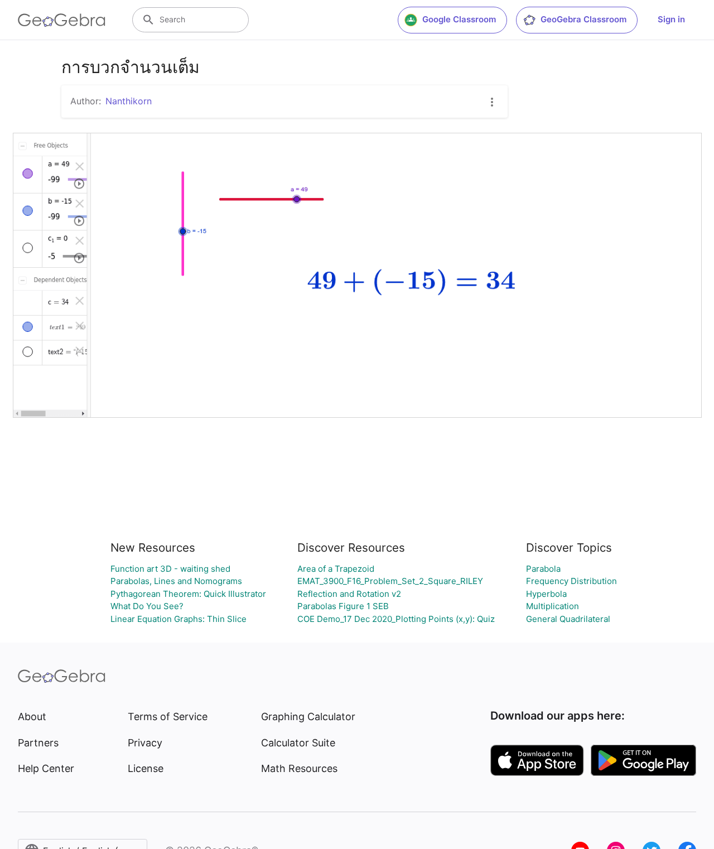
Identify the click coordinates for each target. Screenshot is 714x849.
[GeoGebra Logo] (61, 20)
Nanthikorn (128, 101)
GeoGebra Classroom (583, 19)
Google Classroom (459, 19)
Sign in (671, 19)
